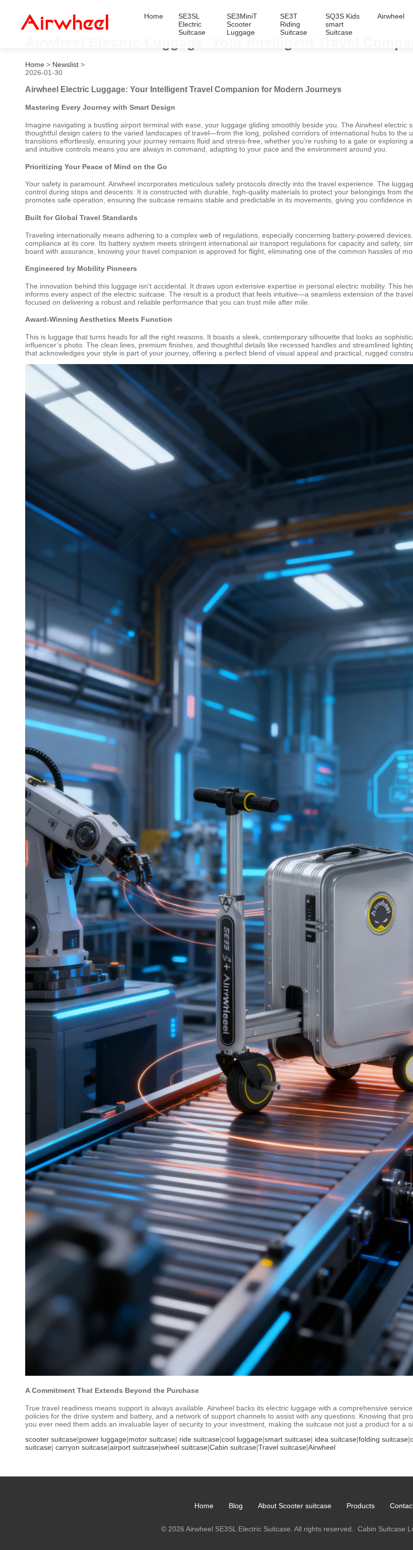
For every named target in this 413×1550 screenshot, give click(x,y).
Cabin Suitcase (381, 1529)
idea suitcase (336, 1439)
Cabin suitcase (233, 1447)
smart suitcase (287, 1439)
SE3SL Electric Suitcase (191, 24)
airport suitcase (134, 1447)
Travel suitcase (282, 1447)
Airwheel (390, 16)
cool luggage (242, 1439)
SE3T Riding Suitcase (293, 24)
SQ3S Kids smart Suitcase (342, 24)
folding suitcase (383, 1439)
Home (153, 16)
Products (361, 1506)
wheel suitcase (184, 1447)
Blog (236, 1506)
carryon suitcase (81, 1447)
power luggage (102, 1439)
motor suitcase (151, 1439)
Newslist (65, 64)
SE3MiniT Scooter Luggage (242, 24)
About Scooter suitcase (294, 1506)
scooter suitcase (51, 1439)
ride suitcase (199, 1439)
